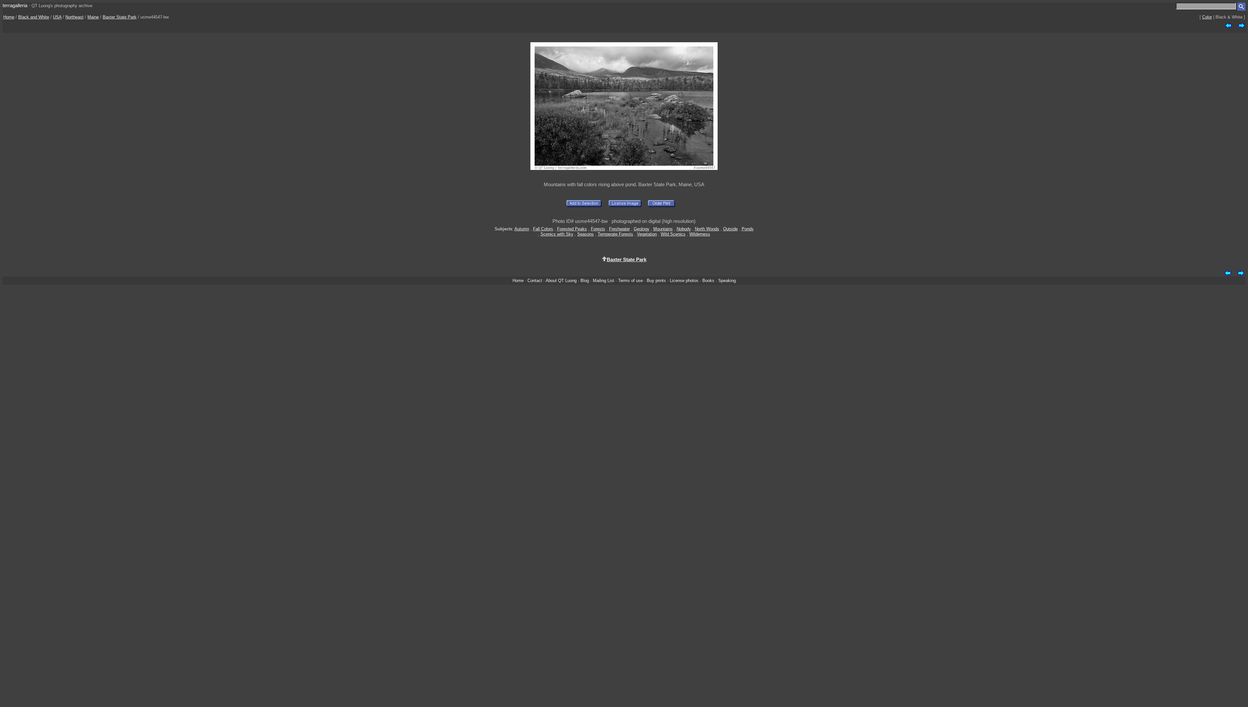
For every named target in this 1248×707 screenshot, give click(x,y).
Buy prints (656, 280)
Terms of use (630, 280)
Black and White (33, 17)
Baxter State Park (119, 17)
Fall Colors (543, 228)
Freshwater (619, 228)
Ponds (748, 228)
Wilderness (699, 234)
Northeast (74, 17)
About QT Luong (561, 280)
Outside (730, 228)
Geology (641, 228)
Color (1207, 17)
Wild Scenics (673, 234)
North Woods (707, 228)
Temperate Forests (615, 234)
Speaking (727, 280)
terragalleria (15, 5)
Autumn (521, 228)
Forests (598, 228)
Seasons (585, 234)
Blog (584, 280)
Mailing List (603, 280)
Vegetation (647, 234)
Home (8, 17)
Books (708, 280)
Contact (534, 280)
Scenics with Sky (556, 234)
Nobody (684, 228)
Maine (93, 17)
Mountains (663, 228)
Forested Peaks (572, 228)
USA (57, 17)
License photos (684, 280)
